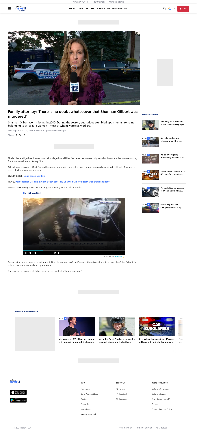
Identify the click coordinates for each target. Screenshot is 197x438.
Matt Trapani (13, 131)
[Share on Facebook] (16, 135)
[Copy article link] (24, 135)
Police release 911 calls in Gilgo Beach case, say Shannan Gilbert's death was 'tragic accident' (62, 182)
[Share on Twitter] (20, 135)
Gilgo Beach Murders (34, 176)
